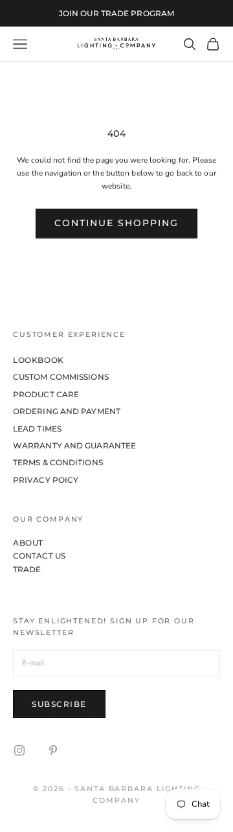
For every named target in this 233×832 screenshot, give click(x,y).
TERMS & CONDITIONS (58, 462)
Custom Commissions (61, 377)
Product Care (46, 394)
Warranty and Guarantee (74, 445)
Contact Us (39, 555)
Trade (27, 569)
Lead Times (37, 428)
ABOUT (28, 543)
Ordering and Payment (66, 411)
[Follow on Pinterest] (53, 750)
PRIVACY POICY (45, 480)
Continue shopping (116, 223)
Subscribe (59, 704)
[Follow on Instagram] (19, 750)
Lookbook (38, 360)
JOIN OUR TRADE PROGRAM (116, 13)
